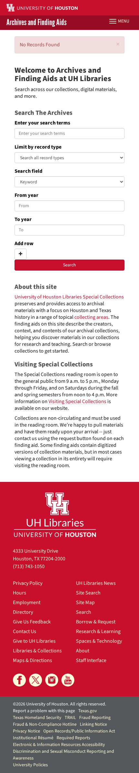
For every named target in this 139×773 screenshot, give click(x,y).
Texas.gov (87, 711)
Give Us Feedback (32, 621)
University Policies (30, 765)
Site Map (85, 602)
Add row (24, 243)
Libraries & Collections (37, 650)
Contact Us (24, 631)
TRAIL (70, 717)
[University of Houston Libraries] (55, 514)
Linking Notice (93, 724)
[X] (35, 680)
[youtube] (67, 680)
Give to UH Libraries (34, 641)
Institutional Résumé (33, 738)
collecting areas (91, 317)
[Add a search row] (21, 254)
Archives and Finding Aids (36, 22)
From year (26, 195)
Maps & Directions (32, 660)
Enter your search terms (42, 123)
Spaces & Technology (99, 641)
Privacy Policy (27, 583)
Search (83, 612)
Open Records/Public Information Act (79, 731)
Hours (19, 592)
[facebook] (19, 680)
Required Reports (73, 738)
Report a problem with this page (44, 711)
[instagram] (51, 680)
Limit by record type (38, 147)
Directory (23, 612)
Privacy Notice (26, 731)
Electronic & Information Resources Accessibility (59, 744)
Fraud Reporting (95, 717)
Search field (28, 171)
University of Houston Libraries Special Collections (69, 296)
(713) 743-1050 (29, 566)
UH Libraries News (96, 583)
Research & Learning (98, 631)
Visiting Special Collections (77, 401)
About (82, 650)
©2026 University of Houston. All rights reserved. (59, 704)
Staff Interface (91, 660)
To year (23, 219)
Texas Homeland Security (37, 717)
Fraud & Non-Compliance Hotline (45, 724)
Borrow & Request (95, 621)
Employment (26, 602)
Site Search (88, 592)
